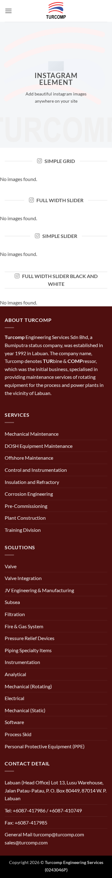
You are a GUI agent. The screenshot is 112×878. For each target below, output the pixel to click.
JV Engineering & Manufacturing (39, 590)
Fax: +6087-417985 (26, 822)
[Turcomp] (56, 11)
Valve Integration (23, 578)
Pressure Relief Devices (29, 638)
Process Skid (18, 734)
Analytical (15, 674)
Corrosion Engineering (29, 494)
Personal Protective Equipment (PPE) (45, 746)
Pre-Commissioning (26, 506)
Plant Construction (25, 518)
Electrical (14, 698)
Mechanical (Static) (25, 710)
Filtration (15, 614)
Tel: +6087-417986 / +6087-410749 (43, 810)
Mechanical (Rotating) (28, 686)
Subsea (12, 602)
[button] (8, 10)
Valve (10, 566)
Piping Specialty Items (28, 650)
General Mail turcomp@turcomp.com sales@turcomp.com (44, 838)
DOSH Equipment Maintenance (38, 446)
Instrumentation (22, 662)
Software (14, 722)
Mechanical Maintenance (31, 434)
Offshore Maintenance (29, 458)
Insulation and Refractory (32, 482)
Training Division (23, 530)
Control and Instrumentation (36, 470)
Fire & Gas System (24, 626)
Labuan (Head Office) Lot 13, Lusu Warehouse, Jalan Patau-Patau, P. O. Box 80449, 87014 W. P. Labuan (55, 790)
